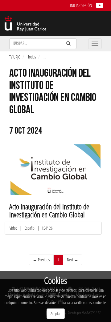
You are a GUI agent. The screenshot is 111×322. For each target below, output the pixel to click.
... (44, 57)
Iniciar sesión (81, 5)
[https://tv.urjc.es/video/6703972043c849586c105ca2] (55, 169)
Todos (32, 57)
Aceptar (56, 313)
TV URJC (14, 57)
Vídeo (14, 228)
